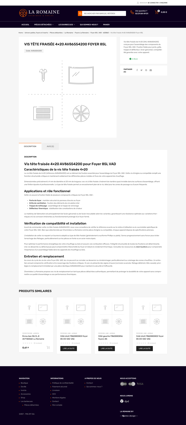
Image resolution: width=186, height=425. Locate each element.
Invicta (23, 390)
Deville (23, 387)
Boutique (24, 383)
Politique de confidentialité (63, 383)
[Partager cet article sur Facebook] (136, 70)
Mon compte (57, 405)
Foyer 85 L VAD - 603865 (100, 33)
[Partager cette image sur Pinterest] (145, 70)
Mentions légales (59, 398)
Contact (55, 401)
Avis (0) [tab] (50, 146)
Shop (23, 398)
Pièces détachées (42, 25)
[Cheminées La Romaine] (39, 16)
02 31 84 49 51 (141, 13)
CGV (54, 394)
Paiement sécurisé (59, 387)
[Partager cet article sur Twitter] (141, 70)
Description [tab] (30, 146)
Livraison (56, 390)
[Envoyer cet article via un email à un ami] (150, 70)
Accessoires (26, 394)
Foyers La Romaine (82, 33)
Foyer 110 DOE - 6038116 (30, 333)
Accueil (25, 25)
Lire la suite (68, 348)
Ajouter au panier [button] (48, 347)
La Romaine (69, 33)
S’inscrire (163, 3)
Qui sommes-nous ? (89, 25)
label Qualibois (142, 247)
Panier (106, 25)
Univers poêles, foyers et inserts (36, 33)
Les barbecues (65, 25)
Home (21, 33)
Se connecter (153, 3)
